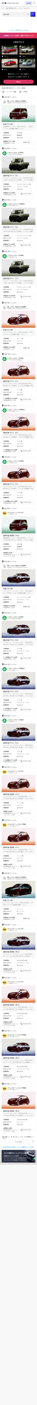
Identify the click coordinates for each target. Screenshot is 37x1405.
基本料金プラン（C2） (11, 640)
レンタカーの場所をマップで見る (19, 30)
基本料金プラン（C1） (11, 381)
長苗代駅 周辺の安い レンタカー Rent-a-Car (18, 8)
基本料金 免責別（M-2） (11, 952)
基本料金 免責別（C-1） (11, 794)
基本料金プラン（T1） (11, 176)
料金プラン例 (8, 124)
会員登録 (28, 3)
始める (18, 82)
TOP (3, 8)
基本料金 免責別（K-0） (11, 535)
